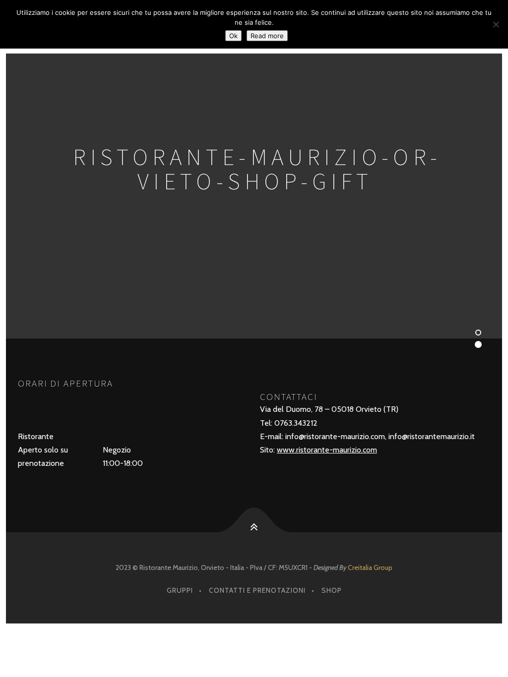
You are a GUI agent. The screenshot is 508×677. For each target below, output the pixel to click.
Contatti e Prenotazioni (257, 590)
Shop (331, 590)
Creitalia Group (370, 567)
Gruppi (180, 590)
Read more (267, 36)
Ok (233, 36)
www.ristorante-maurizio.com (327, 449)
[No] (496, 24)
